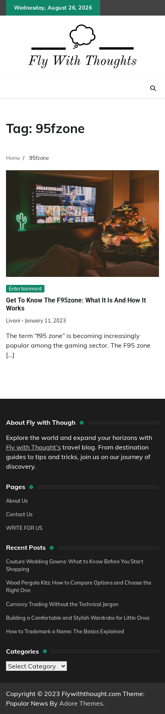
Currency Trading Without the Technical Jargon (62, 604)
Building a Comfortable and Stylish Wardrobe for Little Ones (77, 618)
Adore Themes (81, 703)
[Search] (153, 88)
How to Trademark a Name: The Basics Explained (65, 631)
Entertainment (25, 288)
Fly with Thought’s (33, 447)
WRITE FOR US (24, 528)
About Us (17, 500)
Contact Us (19, 514)
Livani (13, 320)
